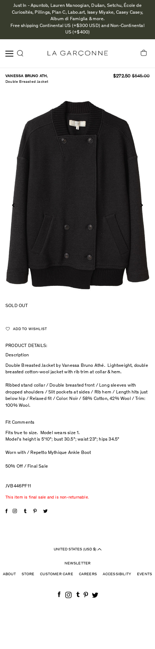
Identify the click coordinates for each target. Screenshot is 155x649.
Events (144, 574)
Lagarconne (78, 53)
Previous (14, 205)
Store (28, 574)
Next (141, 205)
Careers (88, 574)
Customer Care (56, 574)
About (9, 574)
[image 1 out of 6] (77, 195)
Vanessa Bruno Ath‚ (26, 76)
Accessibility (117, 574)
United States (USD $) (75, 549)
